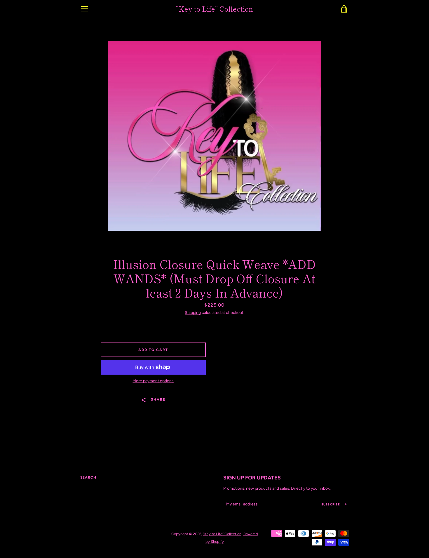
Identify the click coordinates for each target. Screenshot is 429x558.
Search (88, 477)
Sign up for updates (252, 477)
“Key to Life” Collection (214, 9)
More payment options (153, 380)
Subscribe (331, 504)
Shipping (193, 312)
